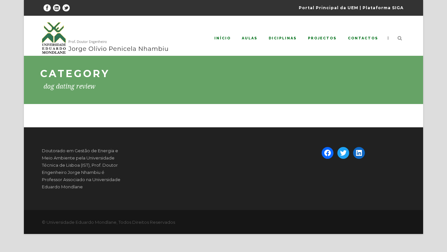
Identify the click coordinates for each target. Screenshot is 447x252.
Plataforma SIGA (383, 7)
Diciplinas (283, 38)
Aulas (250, 38)
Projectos (322, 38)
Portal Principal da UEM (328, 7)
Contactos (363, 38)
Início (222, 38)
